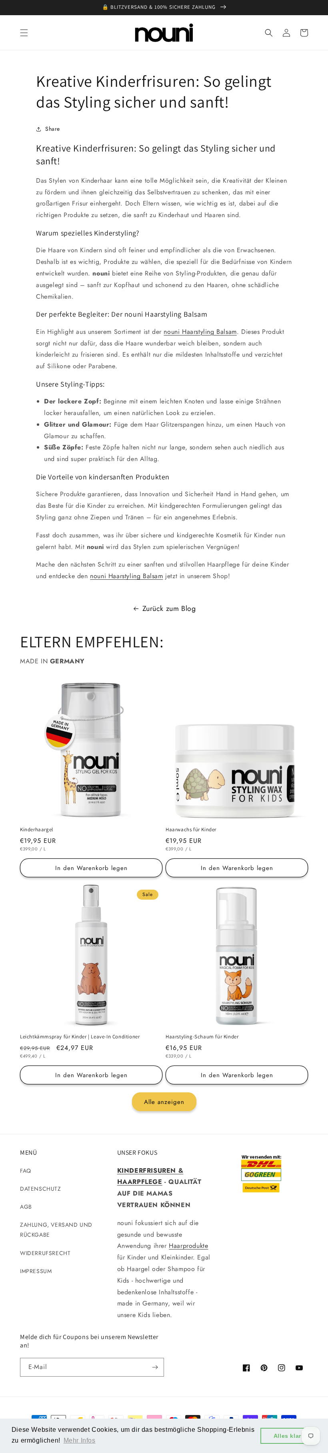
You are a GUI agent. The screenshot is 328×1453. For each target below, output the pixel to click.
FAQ (25, 1171)
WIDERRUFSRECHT (45, 1253)
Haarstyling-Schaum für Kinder (202, 1037)
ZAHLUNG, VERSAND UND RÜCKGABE (56, 1230)
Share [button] (52, 129)
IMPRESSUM (36, 1271)
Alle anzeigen (164, 1102)
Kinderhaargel (36, 829)
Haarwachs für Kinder (191, 829)
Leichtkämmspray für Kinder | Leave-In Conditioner (80, 1037)
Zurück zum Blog (169, 608)
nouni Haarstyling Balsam (200, 331)
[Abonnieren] (155, 1367)
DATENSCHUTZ (40, 1189)
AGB (26, 1207)
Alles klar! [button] (289, 1436)
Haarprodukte (188, 1245)
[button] (24, 33)
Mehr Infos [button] (80, 1440)
